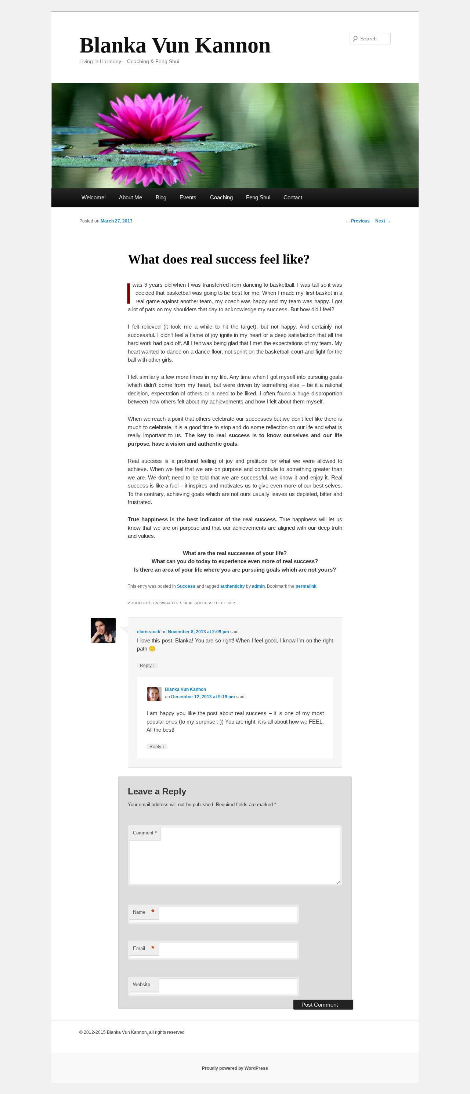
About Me (130, 197)
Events (188, 197)
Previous (358, 221)
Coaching (221, 197)
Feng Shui (258, 197)
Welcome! (94, 197)
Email (144, 948)
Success (186, 586)
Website (141, 984)
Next (383, 221)
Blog (161, 197)
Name (144, 912)
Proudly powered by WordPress (235, 1068)
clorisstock (148, 631)
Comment (145, 833)
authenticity (232, 586)
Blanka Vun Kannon (175, 45)
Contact (292, 197)
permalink (306, 586)
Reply (147, 665)
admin (258, 586)
